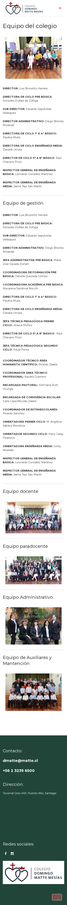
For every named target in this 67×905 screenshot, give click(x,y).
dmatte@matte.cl (20, 760)
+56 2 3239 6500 (19, 770)
